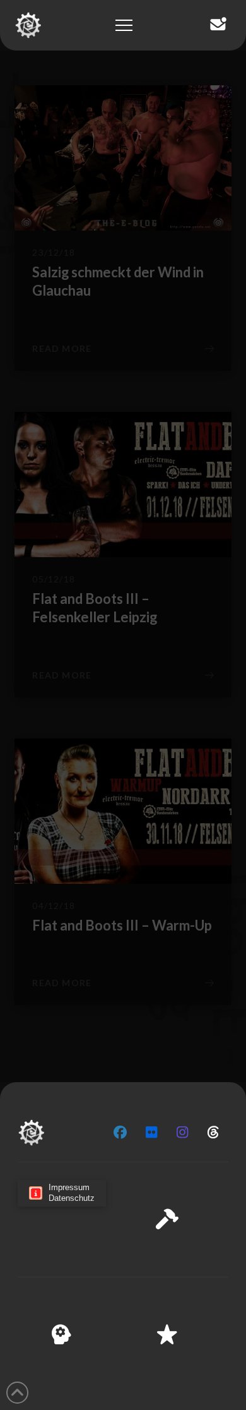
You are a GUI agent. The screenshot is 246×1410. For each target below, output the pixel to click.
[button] (226, 1209)
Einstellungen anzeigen (123, 1364)
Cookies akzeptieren (123, 1295)
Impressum (173, 1392)
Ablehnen (123, 1329)
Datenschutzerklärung (101, 1392)
